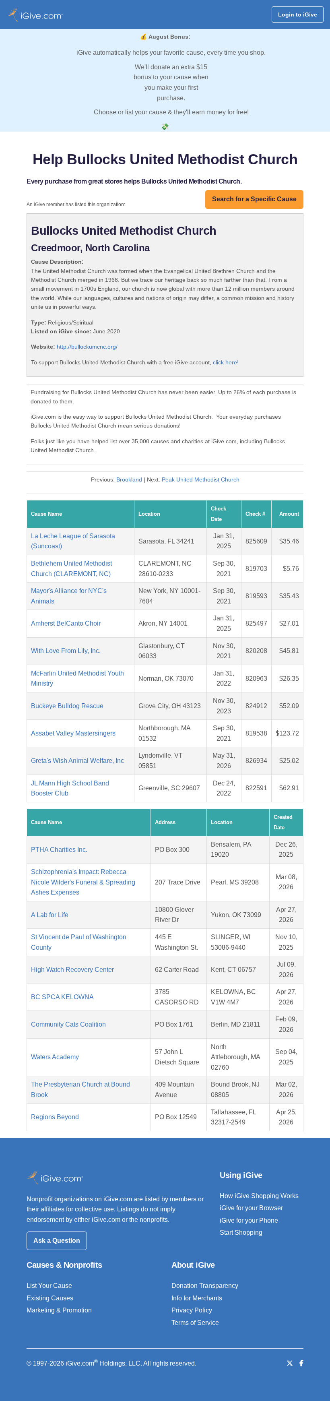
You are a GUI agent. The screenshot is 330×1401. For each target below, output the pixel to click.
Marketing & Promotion (59, 1310)
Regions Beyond (55, 1117)
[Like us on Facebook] (301, 1363)
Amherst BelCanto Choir (66, 623)
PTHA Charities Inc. (59, 849)
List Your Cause (49, 1285)
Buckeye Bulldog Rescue (67, 706)
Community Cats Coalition (68, 1024)
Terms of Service (195, 1322)
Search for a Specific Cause (254, 199)
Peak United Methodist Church (200, 479)
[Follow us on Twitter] (290, 1363)
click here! (226, 362)
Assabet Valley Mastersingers (73, 733)
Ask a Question (56, 1240)
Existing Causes (50, 1298)
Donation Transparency (204, 1285)
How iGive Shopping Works (259, 1195)
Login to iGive (297, 14)
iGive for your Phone (249, 1220)
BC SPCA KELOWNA (62, 997)
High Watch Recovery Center (72, 969)
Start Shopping (241, 1232)
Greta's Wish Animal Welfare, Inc (77, 760)
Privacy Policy (191, 1310)
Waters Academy (55, 1057)
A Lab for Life (49, 914)
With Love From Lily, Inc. (66, 650)
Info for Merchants (196, 1298)
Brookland (129, 479)
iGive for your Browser (251, 1208)
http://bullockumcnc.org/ (87, 346)
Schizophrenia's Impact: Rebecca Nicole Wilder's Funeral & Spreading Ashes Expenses (83, 882)
